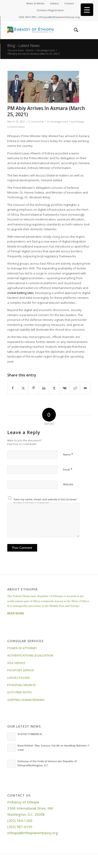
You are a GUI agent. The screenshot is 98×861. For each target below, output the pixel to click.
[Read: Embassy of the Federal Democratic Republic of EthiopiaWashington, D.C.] (11, 764)
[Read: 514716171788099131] (11, 737)
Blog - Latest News (23, 45)
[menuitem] (35, 3)
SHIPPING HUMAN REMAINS (26, 700)
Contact (69, 3)
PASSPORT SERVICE (20, 670)
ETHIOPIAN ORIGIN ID (21, 685)
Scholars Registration (50, 10)
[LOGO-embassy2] (40, 30)
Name (68, 454)
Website (68, 484)
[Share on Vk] (64, 388)
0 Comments (36, 121)
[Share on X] (23, 388)
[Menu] (84, 30)
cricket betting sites (20, 293)
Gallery (54, 3)
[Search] (73, 30)
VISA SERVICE (16, 663)
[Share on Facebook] (13, 388)
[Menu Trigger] (87, 9)
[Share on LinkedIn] (44, 388)
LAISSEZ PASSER (18, 678)
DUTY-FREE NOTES (19, 692)
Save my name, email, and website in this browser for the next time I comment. (45, 501)
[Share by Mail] (85, 388)
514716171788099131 (30, 734)
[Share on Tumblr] (54, 388)
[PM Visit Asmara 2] (43, 87)
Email (67, 469)
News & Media (35, 3)
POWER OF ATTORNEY (22, 648)
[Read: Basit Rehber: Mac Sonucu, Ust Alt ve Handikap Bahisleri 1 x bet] (11, 748)
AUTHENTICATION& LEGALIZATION (30, 655)
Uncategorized (59, 121)
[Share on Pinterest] (33, 388)
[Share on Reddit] (75, 388)
